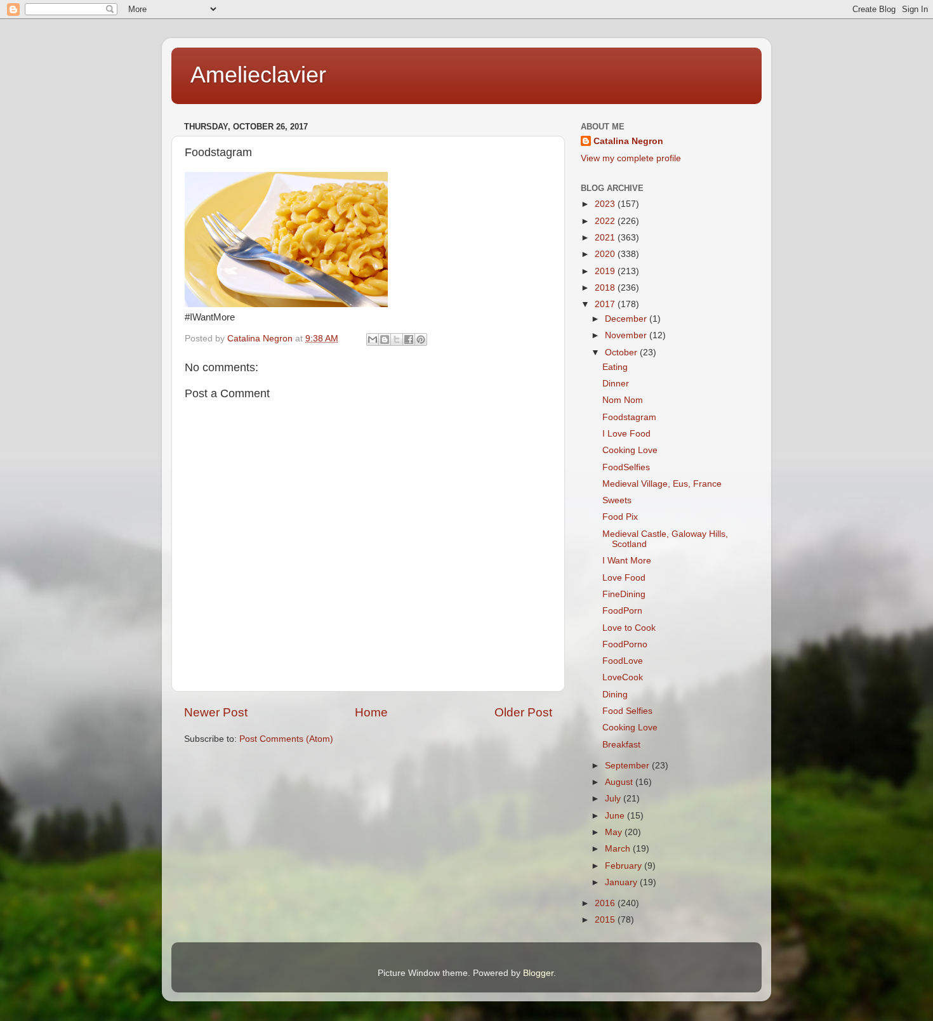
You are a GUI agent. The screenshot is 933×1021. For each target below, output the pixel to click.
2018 (606, 288)
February (624, 866)
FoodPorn (622, 611)
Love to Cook (629, 628)
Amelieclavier (258, 75)
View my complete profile (631, 158)
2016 (606, 903)
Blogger (538, 973)
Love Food (623, 578)
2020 (606, 254)
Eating (615, 367)
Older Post (523, 712)
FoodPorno (624, 644)
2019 (606, 271)
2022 (606, 221)
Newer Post (216, 712)
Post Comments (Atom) (286, 739)
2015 (606, 920)
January (622, 882)
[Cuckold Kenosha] (286, 304)
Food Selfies (627, 711)
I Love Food (626, 433)
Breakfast (621, 744)
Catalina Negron (628, 141)
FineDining (623, 594)
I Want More (626, 560)
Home (371, 712)
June (616, 815)
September (628, 765)
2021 (606, 237)
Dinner (615, 383)
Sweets (617, 500)
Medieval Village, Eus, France (662, 484)
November (627, 335)
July (614, 798)
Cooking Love (630, 450)
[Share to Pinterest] (420, 339)
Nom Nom (622, 400)
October (622, 352)
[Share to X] (396, 339)
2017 (606, 304)
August (620, 782)
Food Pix (620, 517)
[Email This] (372, 339)
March (619, 848)
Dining (615, 694)
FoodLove (622, 661)
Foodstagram (629, 417)
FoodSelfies (626, 467)
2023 (606, 204)
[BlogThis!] (384, 339)
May (615, 832)
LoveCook (622, 677)
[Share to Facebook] (408, 339)
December (627, 319)
